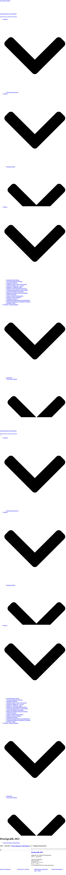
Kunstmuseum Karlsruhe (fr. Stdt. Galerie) (17, 290)
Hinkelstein (9, 377)
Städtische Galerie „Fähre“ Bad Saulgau (16, 284)
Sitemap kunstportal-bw (12, 92)
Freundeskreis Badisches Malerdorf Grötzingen (18, 301)
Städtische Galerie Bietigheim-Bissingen (16, 288)
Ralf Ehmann (16, 842)
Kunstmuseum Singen (12, 298)
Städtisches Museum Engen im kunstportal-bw (18, 300)
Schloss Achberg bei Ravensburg (14, 296)
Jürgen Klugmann (7, 842)
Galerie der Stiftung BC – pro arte (15, 285)
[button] (35, 56)
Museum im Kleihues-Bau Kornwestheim (17, 293)
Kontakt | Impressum (5, 869)
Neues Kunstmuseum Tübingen (14, 281)
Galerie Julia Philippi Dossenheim (15, 291)
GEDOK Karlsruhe (11, 294)
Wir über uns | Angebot (23, 869)
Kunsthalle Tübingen (11, 283)
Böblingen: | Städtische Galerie (14, 287)
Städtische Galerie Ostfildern (13, 297)
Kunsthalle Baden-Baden (12, 280)
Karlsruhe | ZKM (10, 303)
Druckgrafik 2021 (37, 852)
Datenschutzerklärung (57, 869)
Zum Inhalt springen (5, 0)
